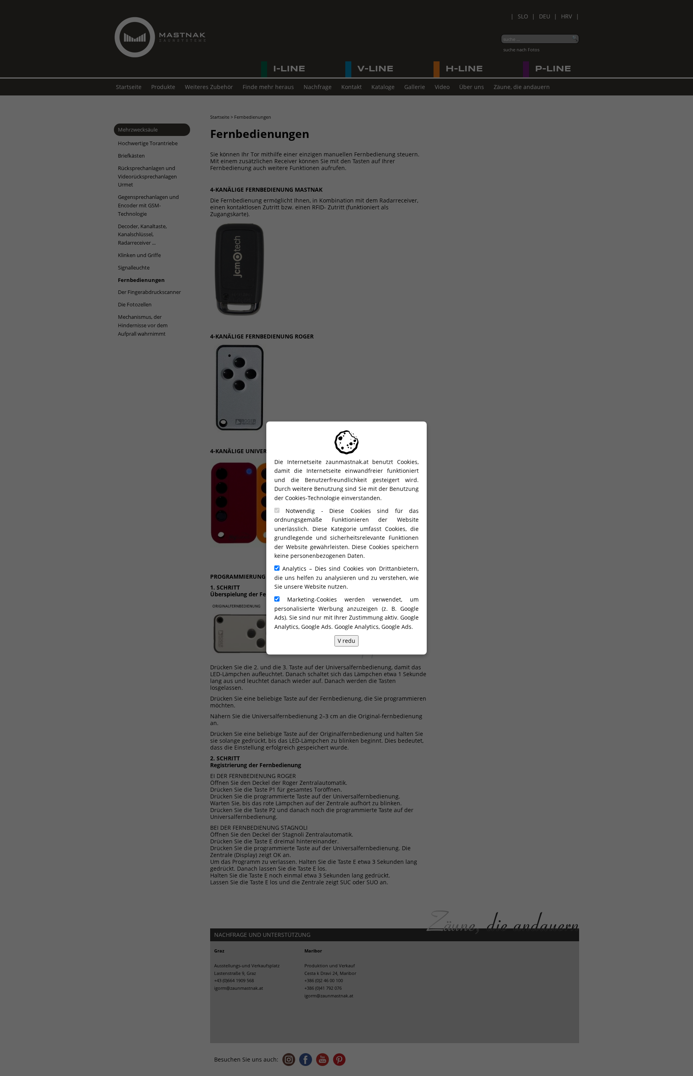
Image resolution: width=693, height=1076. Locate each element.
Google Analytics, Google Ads (372, 626)
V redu (346, 640)
